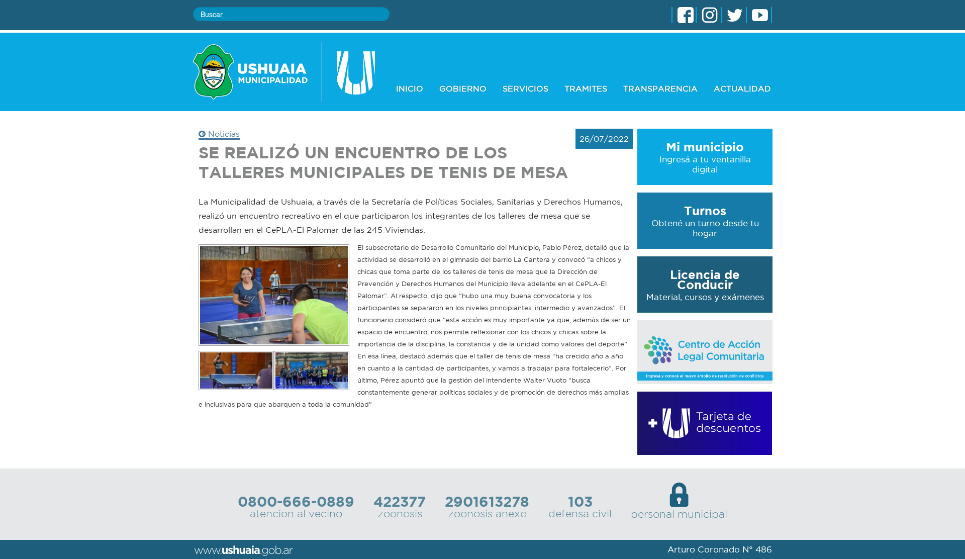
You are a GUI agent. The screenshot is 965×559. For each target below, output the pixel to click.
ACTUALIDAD (742, 88)
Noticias (223, 133)
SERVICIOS (525, 88)
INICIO (409, 88)
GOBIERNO (463, 88)
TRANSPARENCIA (660, 88)
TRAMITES (585, 88)
